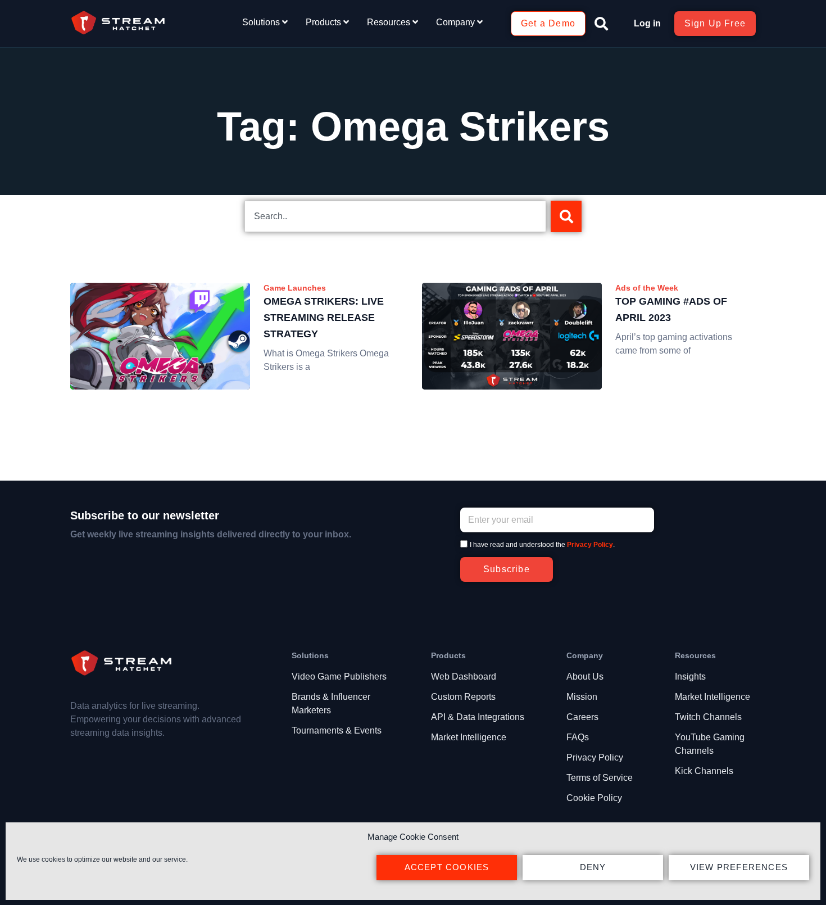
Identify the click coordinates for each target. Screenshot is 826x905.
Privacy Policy (590, 545)
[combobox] (395, 216)
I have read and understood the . (542, 545)
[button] (601, 23)
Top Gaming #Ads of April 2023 (671, 309)
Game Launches (295, 287)
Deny (593, 867)
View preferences (739, 867)
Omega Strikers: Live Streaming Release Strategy (324, 318)
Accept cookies (447, 867)
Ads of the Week (646, 287)
